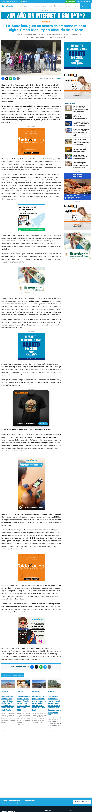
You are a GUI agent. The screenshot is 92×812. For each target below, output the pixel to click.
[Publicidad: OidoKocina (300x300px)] (31, 154)
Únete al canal (71, 1)
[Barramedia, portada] (7, 6)
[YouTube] (87, 1)
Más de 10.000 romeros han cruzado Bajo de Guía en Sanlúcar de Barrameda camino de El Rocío (8, 703)
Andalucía (52, 6)
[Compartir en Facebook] (2, 78)
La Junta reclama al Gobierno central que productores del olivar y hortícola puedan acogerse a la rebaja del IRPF (54, 705)
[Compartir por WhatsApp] (10, 78)
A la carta (79, 6)
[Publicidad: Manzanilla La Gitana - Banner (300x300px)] (31, 294)
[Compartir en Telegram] (14, 78)
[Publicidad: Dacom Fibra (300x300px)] (77, 98)
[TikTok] (84, 1)
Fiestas (69, 6)
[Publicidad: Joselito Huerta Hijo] (77, 199)
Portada (19, 6)
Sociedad (36, 6)
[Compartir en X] (6, 78)
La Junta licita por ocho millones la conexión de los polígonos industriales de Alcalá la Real (39, 703)
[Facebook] (78, 1)
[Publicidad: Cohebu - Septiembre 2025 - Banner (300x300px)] (31, 359)
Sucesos (27, 6)
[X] (90, 1)
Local (43, 6)
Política (61, 6)
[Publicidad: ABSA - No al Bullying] (31, 643)
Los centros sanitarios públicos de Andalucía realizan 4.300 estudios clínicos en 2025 (23, 703)
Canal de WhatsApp (83, 801)
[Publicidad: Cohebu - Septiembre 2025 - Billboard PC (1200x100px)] (46, 18)
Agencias (58, 78)
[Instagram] (81, 1)
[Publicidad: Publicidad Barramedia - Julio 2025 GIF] (31, 231)
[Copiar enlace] (18, 78)
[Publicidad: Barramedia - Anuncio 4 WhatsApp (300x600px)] (31, 509)
